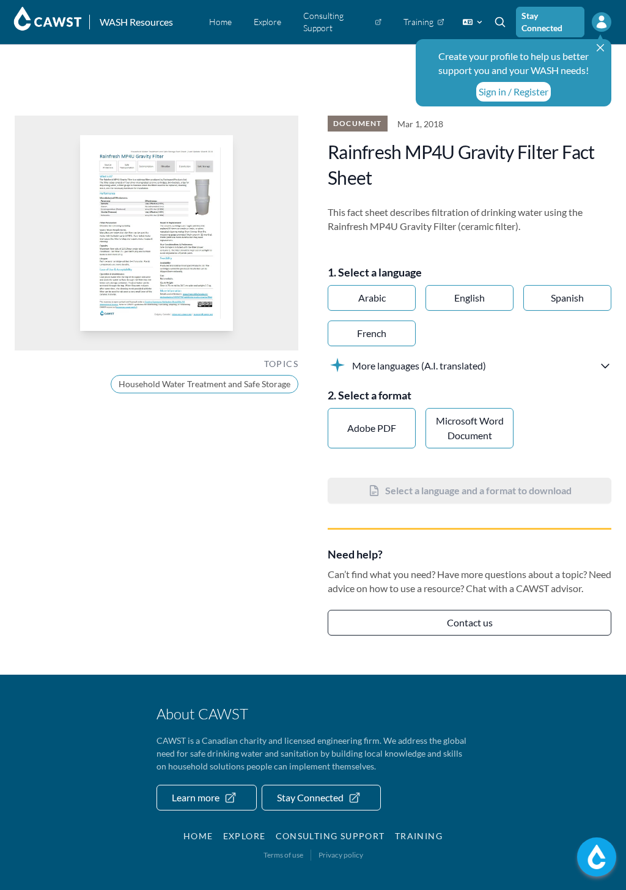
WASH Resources (136, 22)
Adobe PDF (371, 428)
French (371, 333)
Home (198, 836)
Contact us (470, 622)
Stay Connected (541, 21)
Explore (244, 836)
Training (419, 836)
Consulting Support (330, 836)
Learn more (195, 797)
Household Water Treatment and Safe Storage (204, 384)
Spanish (567, 297)
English (469, 297)
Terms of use (283, 854)
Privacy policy (341, 854)
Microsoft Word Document (470, 428)
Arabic (372, 297)
